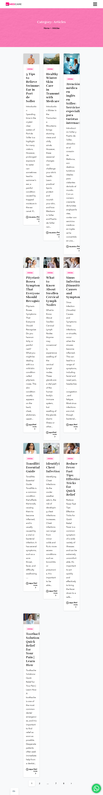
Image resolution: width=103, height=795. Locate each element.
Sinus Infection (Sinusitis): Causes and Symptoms (74, 287)
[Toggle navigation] (95, 4)
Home (46, 28)
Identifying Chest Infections (54, 467)
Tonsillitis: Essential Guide (34, 467)
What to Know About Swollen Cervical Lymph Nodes (52, 291)
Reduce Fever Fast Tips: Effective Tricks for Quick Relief (73, 479)
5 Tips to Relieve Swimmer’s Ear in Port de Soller (34, 87)
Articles (55, 28)
